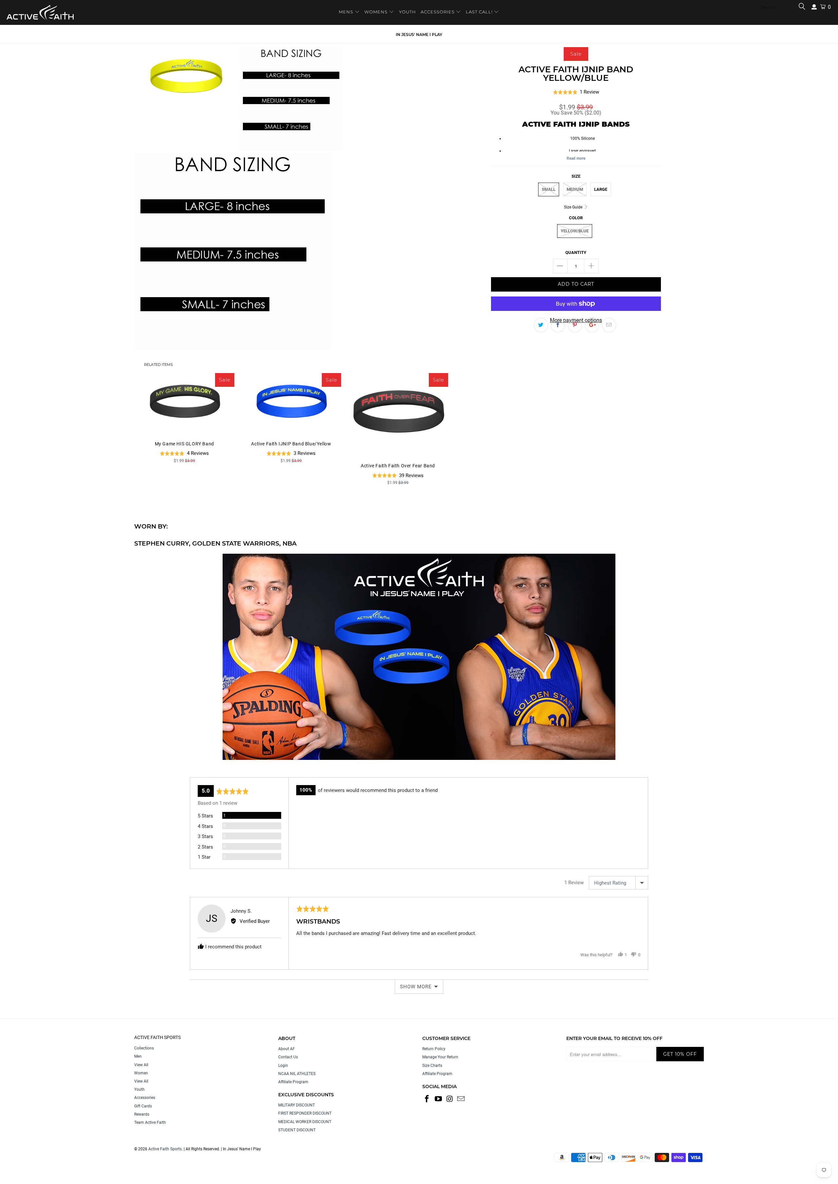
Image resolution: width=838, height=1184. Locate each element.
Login (283, 1065)
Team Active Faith (150, 1122)
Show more (416, 987)
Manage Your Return (440, 1057)
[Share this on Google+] (592, 325)
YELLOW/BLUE (575, 230)
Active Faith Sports (165, 1149)
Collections (144, 1048)
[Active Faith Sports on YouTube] (439, 1099)
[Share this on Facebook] (558, 325)
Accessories (144, 1097)
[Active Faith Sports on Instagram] (450, 1099)
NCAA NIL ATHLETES (297, 1073)
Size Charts (432, 1065)
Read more (576, 158)
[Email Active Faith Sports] (461, 1099)
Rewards (141, 1114)
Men (138, 1056)
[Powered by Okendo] (219, 769)
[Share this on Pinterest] (575, 325)
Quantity (575, 252)
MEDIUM (575, 189)
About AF (286, 1049)
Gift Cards (143, 1106)
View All (141, 1065)
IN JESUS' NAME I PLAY (419, 34)
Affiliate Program (293, 1082)
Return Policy (434, 1049)
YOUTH (407, 11)
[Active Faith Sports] (40, 12)
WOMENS (376, 11)
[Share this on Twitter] (541, 325)
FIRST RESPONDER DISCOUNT (305, 1113)
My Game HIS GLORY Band (184, 404)
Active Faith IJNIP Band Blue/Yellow (291, 404)
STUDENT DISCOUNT (297, 1130)
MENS (347, 11)
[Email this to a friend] (609, 325)
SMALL (549, 189)
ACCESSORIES (438, 11)
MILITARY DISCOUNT (296, 1105)
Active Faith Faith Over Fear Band (398, 415)
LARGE (600, 189)
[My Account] (814, 7)
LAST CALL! (480, 11)
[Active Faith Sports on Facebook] (427, 1099)
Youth (139, 1089)
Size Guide (573, 207)
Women (141, 1073)
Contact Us (288, 1057)
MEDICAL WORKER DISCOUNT (304, 1122)
